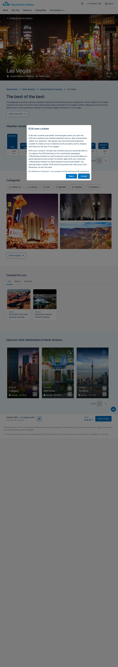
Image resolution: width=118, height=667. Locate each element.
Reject (71, 176)
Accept (84, 176)
